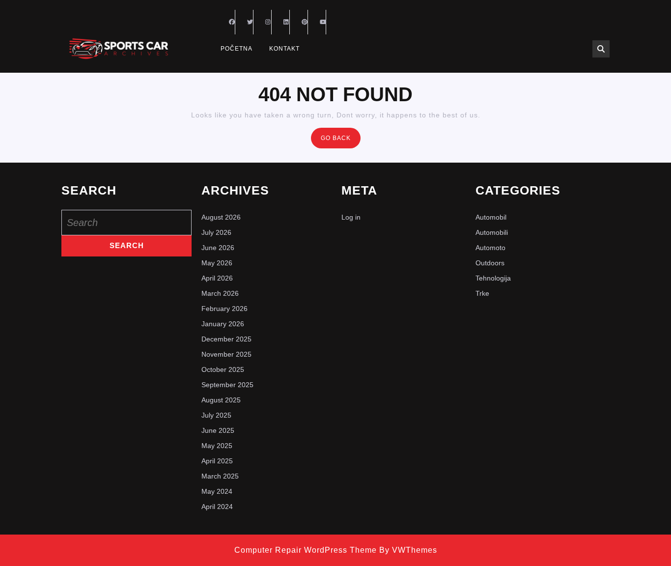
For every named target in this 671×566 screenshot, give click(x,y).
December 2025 (226, 339)
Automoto (490, 248)
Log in (351, 217)
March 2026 (220, 293)
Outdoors (489, 263)
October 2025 (222, 369)
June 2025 (217, 430)
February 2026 (224, 308)
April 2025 (217, 461)
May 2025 (216, 446)
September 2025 (227, 385)
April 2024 (217, 506)
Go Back (341, 140)
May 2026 (216, 263)
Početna (236, 48)
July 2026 (216, 232)
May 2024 (216, 491)
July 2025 (216, 415)
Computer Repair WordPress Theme (305, 550)
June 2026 (217, 248)
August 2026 (221, 217)
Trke (482, 293)
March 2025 (220, 476)
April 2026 (217, 278)
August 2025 (221, 400)
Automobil (490, 217)
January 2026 (222, 324)
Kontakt (284, 48)
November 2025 (226, 354)
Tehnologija (493, 278)
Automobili (491, 232)
